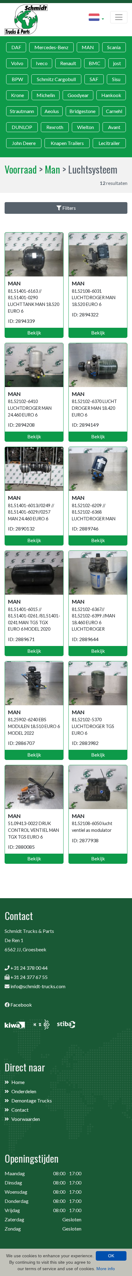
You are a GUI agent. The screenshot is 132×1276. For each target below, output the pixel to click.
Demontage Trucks (31, 1100)
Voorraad (21, 169)
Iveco (42, 63)
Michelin (46, 95)
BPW (17, 79)
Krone (17, 95)
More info (105, 1268)
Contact (20, 1110)
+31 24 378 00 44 (29, 968)
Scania (114, 47)
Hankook (111, 95)
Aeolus (52, 111)
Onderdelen (23, 1091)
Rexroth (54, 127)
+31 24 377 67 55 (29, 977)
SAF (94, 79)
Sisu (116, 79)
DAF (16, 47)
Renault (68, 63)
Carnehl (114, 111)
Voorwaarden (25, 1119)
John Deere (24, 143)
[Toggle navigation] (118, 17)
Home (18, 1082)
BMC (94, 63)
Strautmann (22, 111)
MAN (88, 47)
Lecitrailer (109, 143)
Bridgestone (82, 111)
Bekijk (34, 332)
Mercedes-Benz (51, 47)
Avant (114, 127)
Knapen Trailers (67, 143)
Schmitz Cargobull (56, 79)
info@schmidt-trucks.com (37, 986)
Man (52, 169)
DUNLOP (22, 127)
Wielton (85, 127)
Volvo (17, 63)
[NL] (96, 18)
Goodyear (78, 95)
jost (117, 63)
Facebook (21, 1005)
